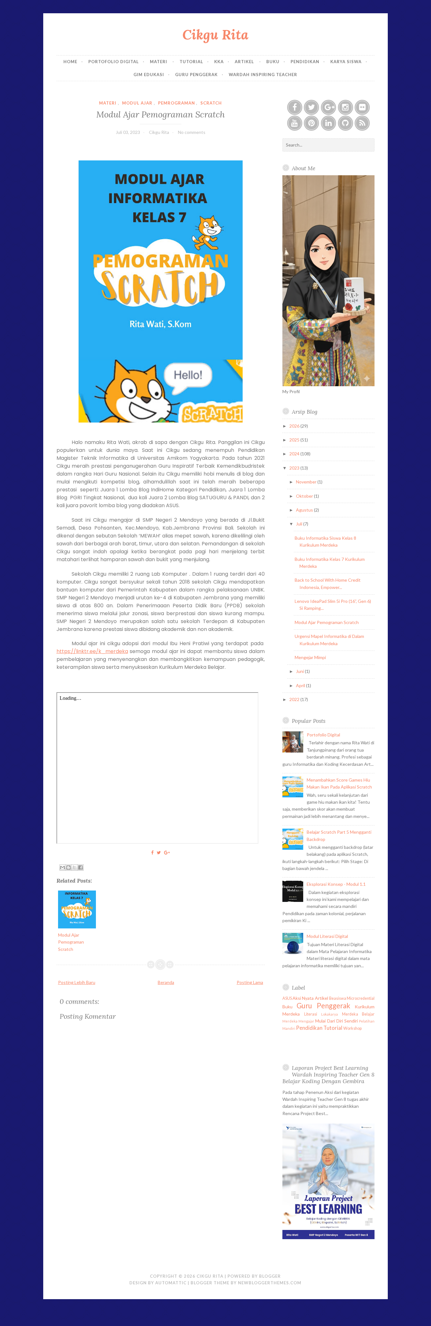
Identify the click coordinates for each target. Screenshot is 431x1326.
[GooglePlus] (328, 107)
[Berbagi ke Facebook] (80, 867)
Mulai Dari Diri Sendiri (336, 1020)
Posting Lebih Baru (76, 982)
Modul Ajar (137, 102)
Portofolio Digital (113, 61)
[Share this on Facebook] (152, 852)
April (301, 685)
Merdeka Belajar (358, 1014)
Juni (300, 671)
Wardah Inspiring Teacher (263, 74)
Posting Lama (250, 982)
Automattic (170, 1282)
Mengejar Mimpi (310, 657)
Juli (299, 523)
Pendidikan (305, 61)
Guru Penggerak (196, 74)
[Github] (345, 123)
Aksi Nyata (303, 998)
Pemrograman (176, 102)
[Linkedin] (328, 123)
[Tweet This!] (158, 852)
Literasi (310, 1014)
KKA (219, 61)
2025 (294, 439)
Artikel (245, 61)
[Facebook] (294, 107)
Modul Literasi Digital (327, 936)
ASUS (287, 998)
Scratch (211, 102)
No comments (191, 132)
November (306, 481)
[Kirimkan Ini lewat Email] (62, 867)
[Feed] (362, 123)
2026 (294, 426)
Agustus (305, 510)
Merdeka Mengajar (298, 1021)
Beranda (166, 982)
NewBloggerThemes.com (269, 1282)
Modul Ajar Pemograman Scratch (160, 114)
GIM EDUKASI (148, 74)
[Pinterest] (311, 123)
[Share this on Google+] (166, 852)
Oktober (305, 496)
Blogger (270, 1276)
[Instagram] (345, 107)
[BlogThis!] (68, 867)
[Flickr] (362, 107)
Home (70, 61)
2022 (294, 699)
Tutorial (191, 61)
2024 (294, 453)
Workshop (352, 1028)
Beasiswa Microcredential (352, 998)
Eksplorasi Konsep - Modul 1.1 (336, 884)
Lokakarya (329, 1014)
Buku (273, 61)
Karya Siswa (346, 61)
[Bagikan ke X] (74, 867)
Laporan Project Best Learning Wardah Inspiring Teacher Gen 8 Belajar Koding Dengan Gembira (328, 1074)
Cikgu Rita (215, 34)
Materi (159, 61)
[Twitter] (311, 107)
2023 (294, 468)
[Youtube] (294, 123)
